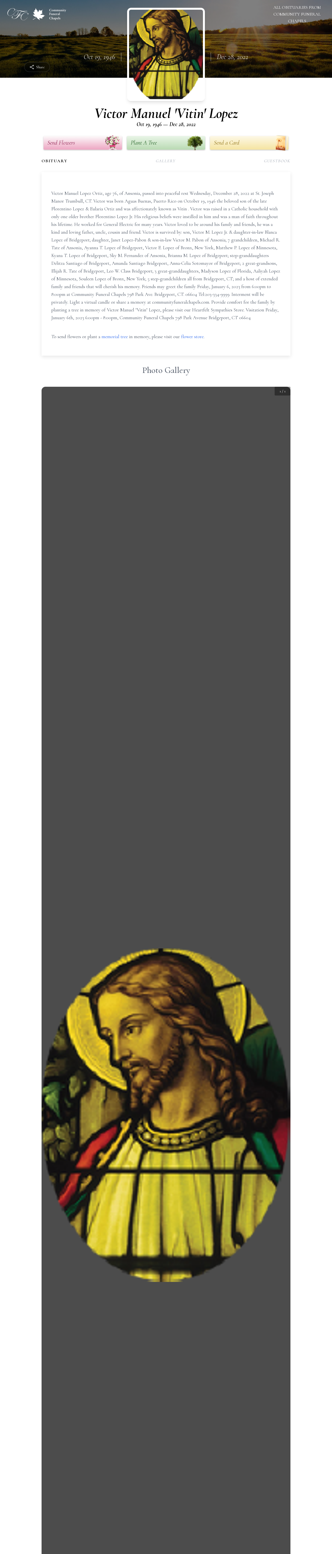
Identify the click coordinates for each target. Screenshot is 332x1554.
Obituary (54, 160)
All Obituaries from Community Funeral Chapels (297, 14)
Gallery (166, 160)
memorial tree (115, 337)
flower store (192, 337)
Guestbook (277, 160)
